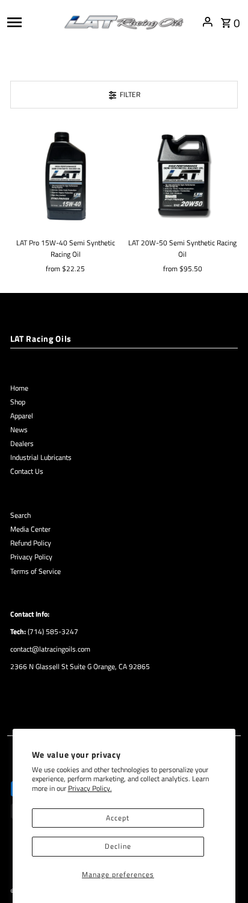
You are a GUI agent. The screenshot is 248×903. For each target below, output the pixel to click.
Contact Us (26, 471)
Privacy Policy (31, 557)
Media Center (30, 529)
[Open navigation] (32, 22)
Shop (17, 402)
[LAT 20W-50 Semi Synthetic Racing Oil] (182, 176)
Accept (117, 818)
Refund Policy (30, 543)
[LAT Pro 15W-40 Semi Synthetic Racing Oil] (65, 176)
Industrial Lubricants (41, 457)
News (19, 429)
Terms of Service (35, 571)
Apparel (21, 416)
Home (19, 388)
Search (20, 515)
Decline (118, 846)
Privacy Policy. (90, 788)
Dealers (22, 443)
